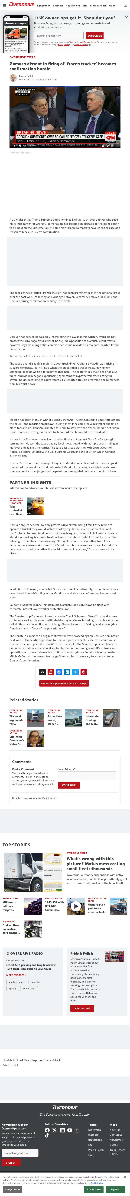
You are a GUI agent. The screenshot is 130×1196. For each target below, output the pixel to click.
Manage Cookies (12, 1189)
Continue (69, 785)
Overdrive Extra (23, 57)
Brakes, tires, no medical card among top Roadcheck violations (12, 929)
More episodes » (16, 975)
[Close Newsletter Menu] (126, 17)
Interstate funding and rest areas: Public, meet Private (92, 720)
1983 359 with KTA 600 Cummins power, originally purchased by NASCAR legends (54, 906)
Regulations (10, 898)
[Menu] (4, 5)
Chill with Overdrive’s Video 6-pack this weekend (17, 740)
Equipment (9, 921)
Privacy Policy (64, 44)
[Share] (59, 672)
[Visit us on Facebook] (47, 1129)
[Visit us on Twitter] (54, 1129)
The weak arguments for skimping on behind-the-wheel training (16, 720)
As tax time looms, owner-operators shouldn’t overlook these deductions (55, 720)
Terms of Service (81, 44)
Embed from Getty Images (20, 153)
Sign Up (11, 1162)
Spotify (12, 988)
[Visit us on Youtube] (69, 1129)
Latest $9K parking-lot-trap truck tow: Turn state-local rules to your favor (31, 967)
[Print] (42, 672)
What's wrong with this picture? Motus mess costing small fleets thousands (96, 863)
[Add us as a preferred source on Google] (51, 672)
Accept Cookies (93, 1189)
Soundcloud (29, 988)
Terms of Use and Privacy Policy (82, 42)
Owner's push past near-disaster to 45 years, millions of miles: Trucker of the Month (97, 908)
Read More (82, 1008)
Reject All (115, 1189)
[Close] (124, 1177)
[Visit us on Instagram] (77, 1129)
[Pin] (84, 672)
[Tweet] (75, 672)
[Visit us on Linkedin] (62, 1129)
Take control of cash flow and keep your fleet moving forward (16, 510)
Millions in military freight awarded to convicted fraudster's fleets (10, 906)
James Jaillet (26, 76)
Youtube (35, 982)
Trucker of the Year (97, 899)
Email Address (67, 769)
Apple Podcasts (17, 982)
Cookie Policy (97, 1183)
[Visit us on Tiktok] (47, 1134)
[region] (65, 1184)
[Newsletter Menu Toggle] (125, 5)
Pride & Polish (53, 898)
